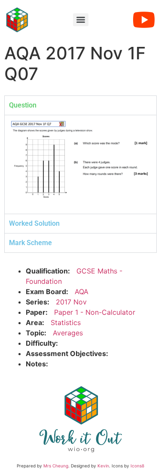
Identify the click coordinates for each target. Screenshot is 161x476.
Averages (68, 333)
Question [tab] (22, 105)
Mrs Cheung (55, 465)
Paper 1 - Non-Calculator (94, 312)
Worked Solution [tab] (34, 223)
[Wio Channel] (144, 20)
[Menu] (80, 19)
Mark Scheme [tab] (30, 243)
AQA (81, 291)
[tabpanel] (80, 164)
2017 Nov (71, 302)
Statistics (66, 322)
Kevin (103, 465)
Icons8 (137, 465)
